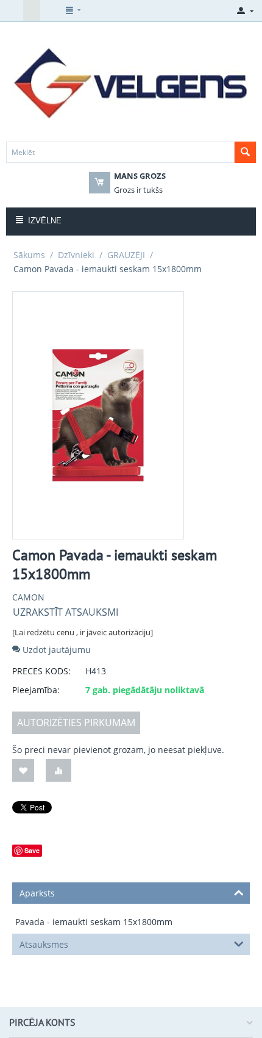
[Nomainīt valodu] (14, 10)
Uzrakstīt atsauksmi (65, 612)
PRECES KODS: (41, 671)
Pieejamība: (36, 690)
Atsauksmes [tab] (43, 944)
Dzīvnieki (76, 255)
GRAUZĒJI (126, 255)
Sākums (29, 255)
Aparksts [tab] (37, 893)
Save (32, 850)
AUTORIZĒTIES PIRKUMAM (76, 722)
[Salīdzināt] (58, 770)
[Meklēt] (245, 152)
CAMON (28, 597)
